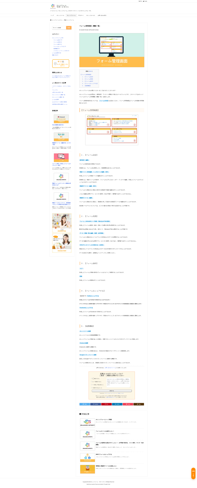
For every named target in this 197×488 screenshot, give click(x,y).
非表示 (90, 71)
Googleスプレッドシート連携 (88, 355)
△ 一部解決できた (96, 381)
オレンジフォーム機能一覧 (58, 94)
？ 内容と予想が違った (98, 384)
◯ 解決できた (96, 378)
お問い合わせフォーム (110, 367)
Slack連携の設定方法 (57, 125)
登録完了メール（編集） (86, 198)
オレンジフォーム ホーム (56, 20)
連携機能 (56, 48)
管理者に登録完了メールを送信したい (106, 466)
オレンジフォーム (70, 20)
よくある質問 (56, 53)
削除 (81, 276)
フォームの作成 (103, 100)
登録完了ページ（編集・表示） (88, 186)
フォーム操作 (57, 44)
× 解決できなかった (97, 387)
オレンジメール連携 (85, 331)
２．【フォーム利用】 (87, 79)
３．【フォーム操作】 (87, 81)
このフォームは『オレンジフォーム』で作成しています (114, 393)
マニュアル (55, 90)
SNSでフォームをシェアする (104, 454)
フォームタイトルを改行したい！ (105, 431)
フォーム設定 (57, 40)
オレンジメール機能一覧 (58, 97)
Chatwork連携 (84, 343)
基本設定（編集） (84, 160)
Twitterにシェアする (93, 296)
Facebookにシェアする (86, 307)
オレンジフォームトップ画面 (104, 419)
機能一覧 (55, 55)
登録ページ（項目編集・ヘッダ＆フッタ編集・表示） (94, 172)
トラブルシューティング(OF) (61, 50)
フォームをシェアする (59, 46)
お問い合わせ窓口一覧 (57, 92)
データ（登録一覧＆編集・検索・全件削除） (92, 233)
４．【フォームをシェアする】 (90, 83)
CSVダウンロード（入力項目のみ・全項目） (92, 245)
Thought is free (107, 484)
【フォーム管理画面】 (86, 74)
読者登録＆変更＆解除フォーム (59, 104)
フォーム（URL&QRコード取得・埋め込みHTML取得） (95, 221)
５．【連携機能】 (86, 85)
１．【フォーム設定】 (87, 77)
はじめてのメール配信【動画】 (59, 101)
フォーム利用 (57, 42)
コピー (81, 268)
